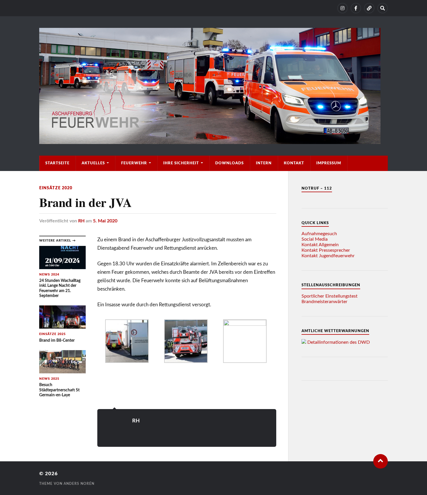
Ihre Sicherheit (181, 163)
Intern (264, 163)
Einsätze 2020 (55, 188)
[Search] (382, 8)
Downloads (229, 163)
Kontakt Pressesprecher (326, 250)
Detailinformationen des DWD (338, 342)
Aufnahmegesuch (319, 233)
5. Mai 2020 (105, 221)
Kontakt (294, 163)
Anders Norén (79, 483)
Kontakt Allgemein (320, 244)
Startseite (57, 163)
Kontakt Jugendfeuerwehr (328, 255)
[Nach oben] (380, 461)
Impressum (328, 163)
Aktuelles (93, 163)
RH (81, 221)
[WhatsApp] (369, 8)
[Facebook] (356, 8)
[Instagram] (342, 8)
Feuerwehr (134, 163)
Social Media (315, 239)
